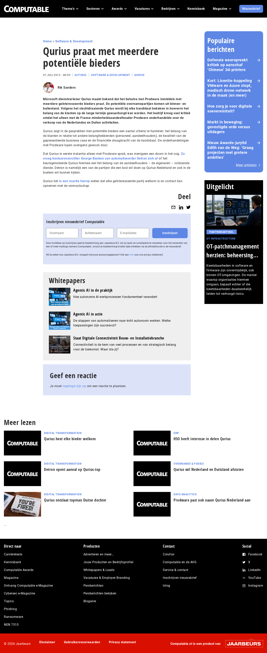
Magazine (11, 578)
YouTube (254, 578)
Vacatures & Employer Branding (106, 578)
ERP (176, 433)
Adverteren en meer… (98, 554)
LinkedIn (254, 570)
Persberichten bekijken (99, 593)
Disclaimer (47, 642)
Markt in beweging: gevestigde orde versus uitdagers (228, 127)
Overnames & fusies (189, 463)
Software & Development (74, 41)
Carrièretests (13, 554)
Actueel (80, 75)
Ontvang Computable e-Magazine (28, 585)
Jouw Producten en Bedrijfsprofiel (108, 562)
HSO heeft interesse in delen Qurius (202, 438)
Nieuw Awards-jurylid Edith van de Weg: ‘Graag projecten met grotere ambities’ (230, 150)
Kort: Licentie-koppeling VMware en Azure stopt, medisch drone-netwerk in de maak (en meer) (229, 88)
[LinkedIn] (181, 207)
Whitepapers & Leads (99, 570)
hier (132, 254)
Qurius (139, 75)
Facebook (255, 554)
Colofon (169, 554)
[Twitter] (188, 207)
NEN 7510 (11, 624)
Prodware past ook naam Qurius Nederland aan (212, 500)
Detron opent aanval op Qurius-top (72, 469)
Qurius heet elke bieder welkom (70, 438)
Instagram (255, 585)
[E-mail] (173, 207)
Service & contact (175, 570)
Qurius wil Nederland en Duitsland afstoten (209, 469)
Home (47, 41)
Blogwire (89, 601)
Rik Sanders (67, 87)
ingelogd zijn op (74, 386)
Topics (9, 601)
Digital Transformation (63, 433)
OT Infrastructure (221, 238)
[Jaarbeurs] (242, 644)
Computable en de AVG (179, 562)
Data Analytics (185, 494)
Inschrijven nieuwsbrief (180, 578)
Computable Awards (19, 570)
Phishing (10, 609)
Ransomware (13, 617)
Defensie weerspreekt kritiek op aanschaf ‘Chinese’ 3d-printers (227, 65)
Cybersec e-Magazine (19, 593)
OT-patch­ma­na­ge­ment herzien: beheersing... (232, 250)
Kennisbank (12, 562)
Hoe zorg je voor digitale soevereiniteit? (229, 108)
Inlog (166, 585)
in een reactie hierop (74, 181)
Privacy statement (122, 642)
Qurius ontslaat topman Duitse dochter (75, 500)
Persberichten (93, 585)
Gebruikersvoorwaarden (82, 642)
